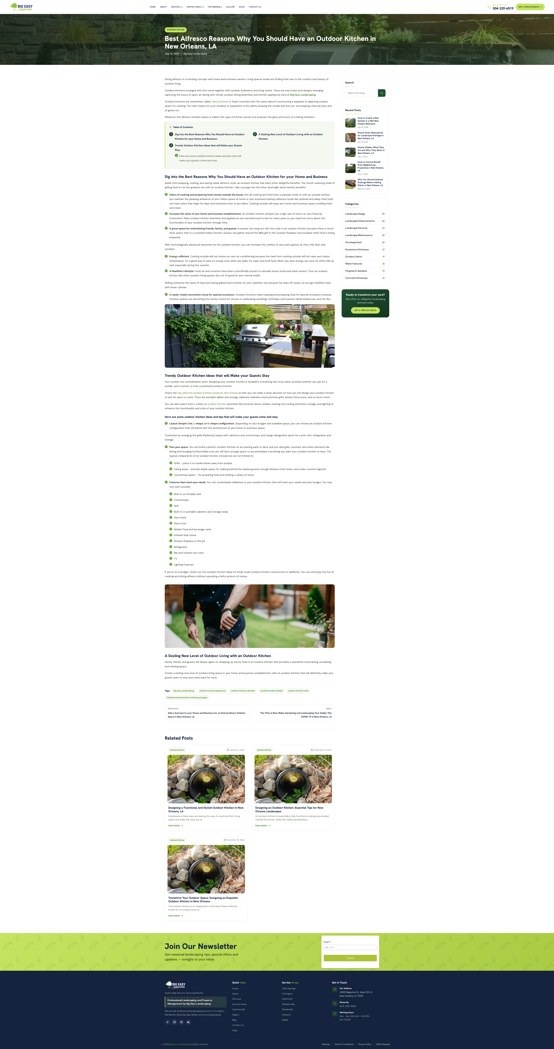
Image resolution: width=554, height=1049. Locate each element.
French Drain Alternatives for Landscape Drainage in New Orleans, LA (371, 135)
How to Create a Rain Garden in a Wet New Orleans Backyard (368, 121)
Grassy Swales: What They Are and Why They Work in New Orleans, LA (371, 150)
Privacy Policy (364, 1044)
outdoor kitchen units (298, 691)
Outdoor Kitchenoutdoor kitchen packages (187, 697)
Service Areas (194, 7)
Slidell (285, 1020)
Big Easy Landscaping (179, 1044)
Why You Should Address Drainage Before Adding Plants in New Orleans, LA (370, 182)
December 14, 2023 (322, 750)
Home (153, 7)
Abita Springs (289, 988)
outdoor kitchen (216, 404)
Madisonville (288, 1004)
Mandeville (287, 1009)
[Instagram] (174, 1022)
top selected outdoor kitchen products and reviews (207, 392)
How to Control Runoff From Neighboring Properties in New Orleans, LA (371, 166)
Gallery (230, 7)
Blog (242, 7)
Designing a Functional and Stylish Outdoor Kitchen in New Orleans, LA (206, 809)
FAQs (234, 1030)
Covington (287, 993)
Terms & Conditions (344, 1044)
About (163, 7)
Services (175, 7)
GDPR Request (383, 1044)
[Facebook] (167, 1022)
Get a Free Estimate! (529, 7)
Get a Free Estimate (365, 310)
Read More (174, 825)
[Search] (381, 93)
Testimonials (215, 7)
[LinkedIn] (188, 1022)
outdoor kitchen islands (271, 691)
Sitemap (326, 1044)
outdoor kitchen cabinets (243, 691)
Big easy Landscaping (184, 691)
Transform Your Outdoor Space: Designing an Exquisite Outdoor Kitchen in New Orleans (203, 899)
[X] (181, 1022)
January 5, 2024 (237, 750)
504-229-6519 (348, 1006)
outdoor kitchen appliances (212, 691)
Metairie (286, 1014)
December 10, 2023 (235, 840)
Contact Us (255, 7)
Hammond (287, 998)
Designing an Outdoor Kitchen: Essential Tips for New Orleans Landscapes (289, 809)
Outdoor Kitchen (176, 30)
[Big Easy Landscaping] (21, 7)
